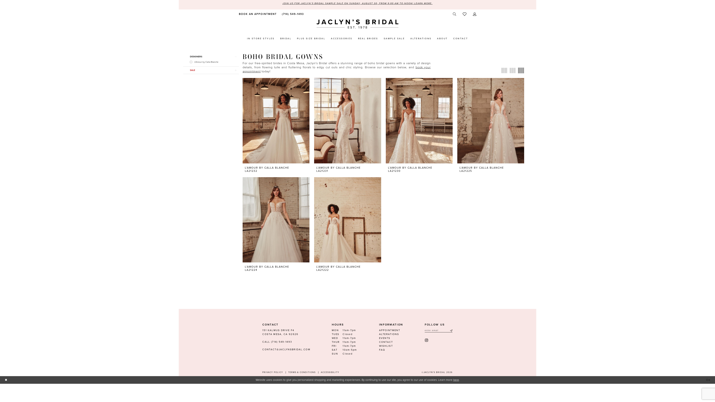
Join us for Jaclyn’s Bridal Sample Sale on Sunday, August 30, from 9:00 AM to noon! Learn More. (357, 3)
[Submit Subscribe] (450, 330)
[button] (474, 14)
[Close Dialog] (6, 380)
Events (384, 338)
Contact (386, 342)
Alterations (389, 334)
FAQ (382, 349)
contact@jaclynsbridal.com (286, 349)
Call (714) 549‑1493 (277, 341)
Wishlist (386, 345)
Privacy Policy (272, 372)
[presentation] (276, 120)
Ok (708, 380)
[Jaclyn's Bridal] (357, 24)
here (456, 380)
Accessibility (330, 372)
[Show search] (454, 14)
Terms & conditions (302, 372)
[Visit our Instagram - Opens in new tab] (427, 340)
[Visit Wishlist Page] (464, 14)
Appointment (389, 330)
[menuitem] (257, 14)
